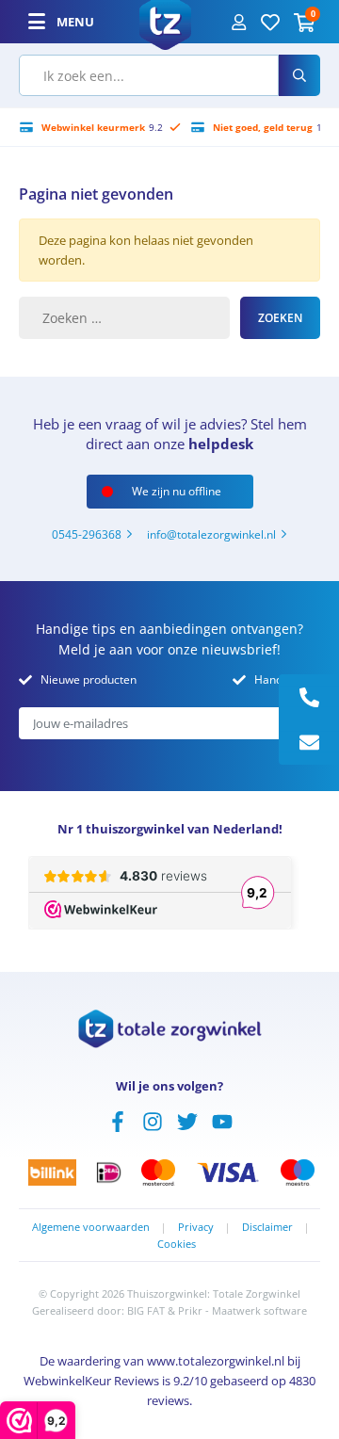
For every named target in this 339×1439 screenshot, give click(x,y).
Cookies (176, 1244)
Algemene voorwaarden (91, 1227)
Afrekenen (140, 1429)
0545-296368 (86, 534)
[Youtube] (222, 1119)
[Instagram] (152, 1119)
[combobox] (149, 75)
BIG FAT (146, 1310)
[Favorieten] (270, 21)
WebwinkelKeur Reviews (91, 1380)
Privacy (196, 1227)
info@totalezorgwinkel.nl (211, 534)
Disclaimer (267, 1227)
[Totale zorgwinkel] (165, 19)
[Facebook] (117, 1119)
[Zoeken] (299, 75)
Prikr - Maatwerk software (242, 1310)
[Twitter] (187, 1119)
